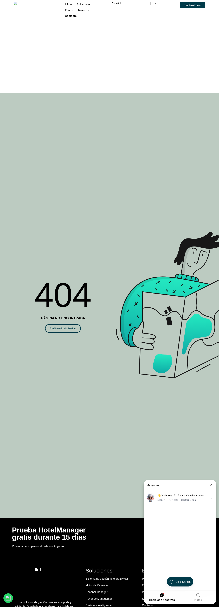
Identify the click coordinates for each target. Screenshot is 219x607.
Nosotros (83, 10)
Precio (69, 10)
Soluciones (84, 4)
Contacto (71, 15)
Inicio (68, 4)
